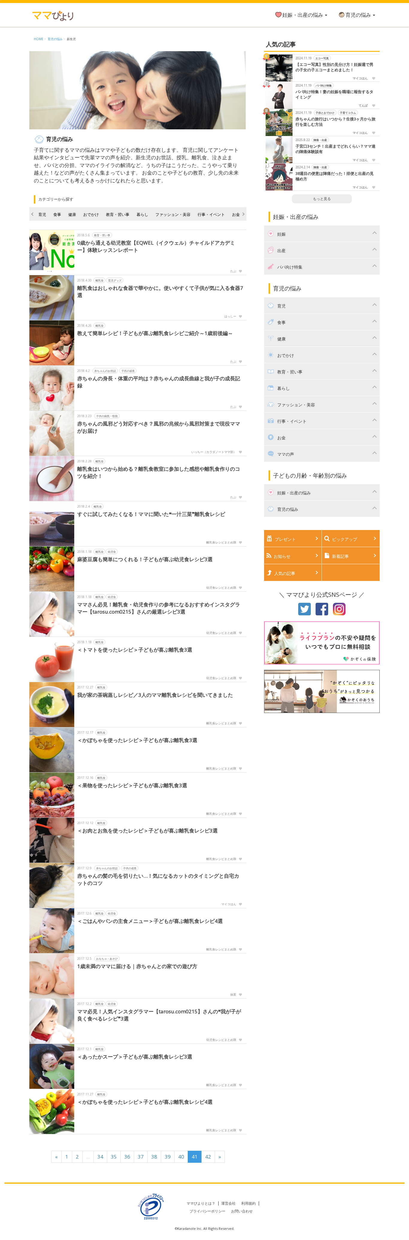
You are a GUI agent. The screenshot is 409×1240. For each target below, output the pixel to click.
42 (208, 1156)
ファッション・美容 (172, 214)
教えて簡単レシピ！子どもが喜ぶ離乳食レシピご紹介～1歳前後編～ (155, 333)
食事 (57, 214)
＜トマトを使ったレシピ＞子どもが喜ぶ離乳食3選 (134, 649)
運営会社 (228, 1203)
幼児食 (112, 552)
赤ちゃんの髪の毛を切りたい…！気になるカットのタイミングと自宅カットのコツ (158, 879)
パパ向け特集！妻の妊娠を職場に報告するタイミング (334, 94)
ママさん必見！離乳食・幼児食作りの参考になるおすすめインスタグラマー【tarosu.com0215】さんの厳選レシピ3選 (158, 608)
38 (154, 1156)
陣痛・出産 (320, 140)
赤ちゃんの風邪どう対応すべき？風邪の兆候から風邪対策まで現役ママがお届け (158, 427)
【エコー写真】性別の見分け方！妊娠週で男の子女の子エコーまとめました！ (334, 67)
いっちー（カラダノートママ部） (213, 451)
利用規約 (248, 1203)
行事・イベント (211, 214)
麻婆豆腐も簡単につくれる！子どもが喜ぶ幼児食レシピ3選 (145, 559)
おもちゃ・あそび (107, 959)
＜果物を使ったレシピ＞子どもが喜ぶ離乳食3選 (132, 785)
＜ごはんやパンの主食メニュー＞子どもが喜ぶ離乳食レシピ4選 (150, 920)
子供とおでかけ (325, 113)
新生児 (71, 39)
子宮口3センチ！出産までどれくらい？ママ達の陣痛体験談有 (335, 149)
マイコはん (228, 904)
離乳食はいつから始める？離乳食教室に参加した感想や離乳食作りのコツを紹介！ (158, 472)
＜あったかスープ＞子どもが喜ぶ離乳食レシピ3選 (134, 1056)
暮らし (142, 214)
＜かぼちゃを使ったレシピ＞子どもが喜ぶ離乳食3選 (137, 740)
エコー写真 (322, 58)
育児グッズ (115, 280)
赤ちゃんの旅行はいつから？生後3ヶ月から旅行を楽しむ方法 (335, 121)
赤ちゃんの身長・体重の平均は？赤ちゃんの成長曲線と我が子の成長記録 (158, 382)
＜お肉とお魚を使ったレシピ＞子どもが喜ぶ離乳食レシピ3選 (147, 830)
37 (141, 1156)
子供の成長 (128, 371)
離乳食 (100, 280)
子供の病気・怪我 (107, 416)
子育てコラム (348, 113)
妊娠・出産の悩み (303, 14)
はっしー (230, 316)
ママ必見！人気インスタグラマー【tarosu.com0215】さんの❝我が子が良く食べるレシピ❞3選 (159, 1015)
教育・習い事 (117, 214)
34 (100, 1156)
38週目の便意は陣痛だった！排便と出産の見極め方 (335, 176)
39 (168, 1156)
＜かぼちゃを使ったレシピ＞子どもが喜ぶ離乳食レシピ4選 (145, 1101)
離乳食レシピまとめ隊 (221, 542)
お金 (236, 214)
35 (114, 1156)
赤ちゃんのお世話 (105, 371)
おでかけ (91, 214)
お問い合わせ (242, 1211)
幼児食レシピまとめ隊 (221, 587)
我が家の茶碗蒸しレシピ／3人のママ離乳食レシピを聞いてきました (155, 694)
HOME (38, 39)
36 (127, 1156)
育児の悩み (359, 14)
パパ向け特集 (324, 85)
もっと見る (322, 198)
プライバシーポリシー (207, 1211)
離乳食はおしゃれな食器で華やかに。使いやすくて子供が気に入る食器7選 (160, 291)
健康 (72, 214)
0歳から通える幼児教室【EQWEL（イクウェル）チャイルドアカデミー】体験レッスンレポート (156, 246)
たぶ (233, 271)
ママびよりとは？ (201, 1203)
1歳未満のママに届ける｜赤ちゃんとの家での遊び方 (137, 966)
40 (181, 1156)
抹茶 (233, 994)
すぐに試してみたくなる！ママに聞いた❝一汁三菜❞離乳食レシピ (151, 514)
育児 (42, 214)
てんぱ (363, 105)
